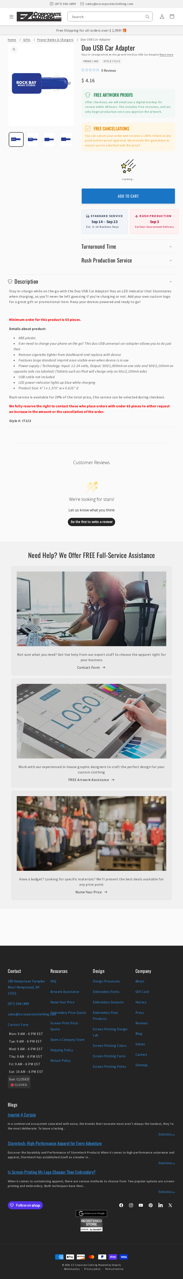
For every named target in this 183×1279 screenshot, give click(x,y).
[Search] (147, 17)
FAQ (53, 981)
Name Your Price (88, 892)
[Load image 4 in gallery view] (66, 139)
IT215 (116, 61)
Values (140, 1044)
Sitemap (141, 1065)
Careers (141, 1054)
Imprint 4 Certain (22, 1114)
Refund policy (72, 1269)
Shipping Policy (61, 1050)
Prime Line (91, 61)
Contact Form (88, 667)
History (141, 1002)
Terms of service (114, 1269)
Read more (166, 54)
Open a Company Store (67, 1039)
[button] (10, 16)
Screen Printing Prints (109, 1066)
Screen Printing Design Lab (110, 1032)
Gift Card (142, 992)
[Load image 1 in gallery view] (16, 139)
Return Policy (60, 1060)
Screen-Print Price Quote (64, 1026)
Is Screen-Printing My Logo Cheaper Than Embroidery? (52, 1172)
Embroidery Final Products (105, 1015)
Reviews (141, 1023)
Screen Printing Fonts (109, 1056)
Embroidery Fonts (106, 992)
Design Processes (106, 981)
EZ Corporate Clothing (84, 1265)
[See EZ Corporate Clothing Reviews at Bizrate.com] (91, 1230)
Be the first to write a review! (91, 522)
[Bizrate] (177, 1276)
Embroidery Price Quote (68, 1012)
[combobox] (110, 16)
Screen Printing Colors (110, 1045)
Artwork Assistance (64, 992)
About (140, 981)
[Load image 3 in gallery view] (49, 139)
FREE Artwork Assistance (88, 779)
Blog (138, 1033)
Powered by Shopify (109, 1265)
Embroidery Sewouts (108, 1002)
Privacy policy (92, 1269)
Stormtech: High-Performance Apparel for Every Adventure (55, 1143)
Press (139, 1012)
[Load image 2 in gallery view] (33, 139)
